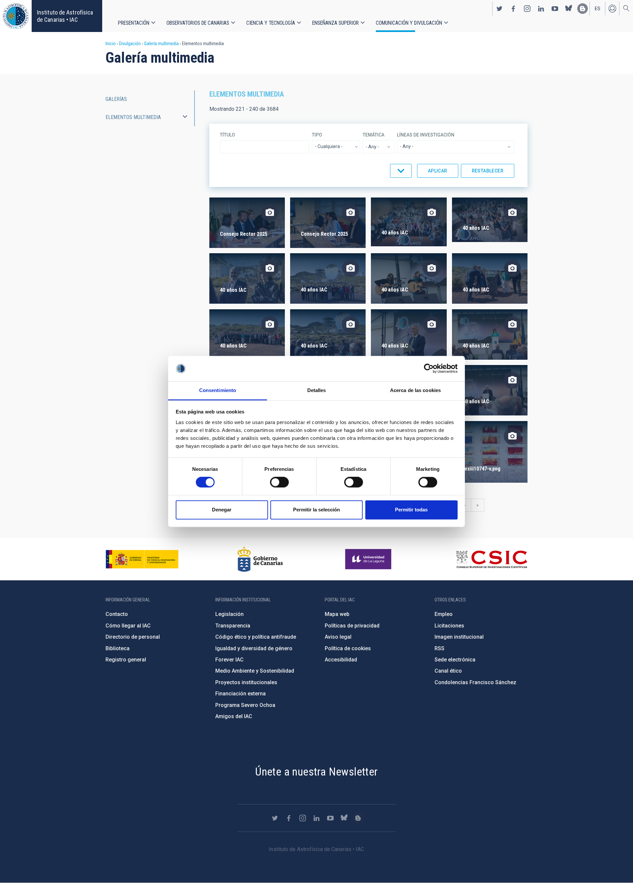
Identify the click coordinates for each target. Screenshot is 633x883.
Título (227, 134)
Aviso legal (338, 637)
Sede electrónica (455, 659)
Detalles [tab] (316, 390)
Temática (373, 134)
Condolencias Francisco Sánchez (475, 682)
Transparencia (232, 626)
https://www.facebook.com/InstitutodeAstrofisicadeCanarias (513, 8)
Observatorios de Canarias (197, 23)
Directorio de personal (133, 637)
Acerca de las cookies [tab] (415, 390)
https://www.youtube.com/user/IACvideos (555, 8)
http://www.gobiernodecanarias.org (260, 559)
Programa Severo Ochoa (245, 705)
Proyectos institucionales (246, 682)
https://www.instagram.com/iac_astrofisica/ (527, 8)
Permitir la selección (316, 509)
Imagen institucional (459, 637)
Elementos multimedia (133, 117)
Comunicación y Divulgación (409, 23)
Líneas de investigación (425, 134)
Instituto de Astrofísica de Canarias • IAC (65, 16)
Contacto (117, 614)
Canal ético (448, 671)
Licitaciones (449, 626)
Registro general (126, 659)
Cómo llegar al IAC (128, 626)
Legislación (229, 614)
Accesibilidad (341, 659)
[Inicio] (16, 16)
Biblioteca (118, 648)
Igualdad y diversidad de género (253, 648)
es (597, 8)
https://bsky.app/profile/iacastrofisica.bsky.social (569, 8)
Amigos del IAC (233, 716)
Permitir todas (411, 509)
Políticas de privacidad (352, 626)
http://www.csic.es (491, 559)
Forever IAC (229, 659)
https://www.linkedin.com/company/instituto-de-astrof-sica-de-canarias (541, 8)
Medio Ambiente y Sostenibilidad (254, 671)
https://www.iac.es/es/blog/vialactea (582, 8)
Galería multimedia (161, 43)
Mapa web (337, 614)
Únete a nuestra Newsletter (316, 771)
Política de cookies (348, 648)
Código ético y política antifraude (255, 637)
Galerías (116, 99)
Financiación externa (240, 693)
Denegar (221, 509)
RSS (439, 648)
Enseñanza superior (335, 23)
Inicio (111, 43)
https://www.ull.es (369, 559)
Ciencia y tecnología (270, 23)
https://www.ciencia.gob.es (142, 559)
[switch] (279, 482)
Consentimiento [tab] (217, 390)
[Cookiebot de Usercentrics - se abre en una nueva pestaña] (429, 369)
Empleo (444, 614)
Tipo (317, 134)
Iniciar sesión (612, 8)
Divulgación (130, 43)
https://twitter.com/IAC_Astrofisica (499, 8)
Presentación (133, 23)
